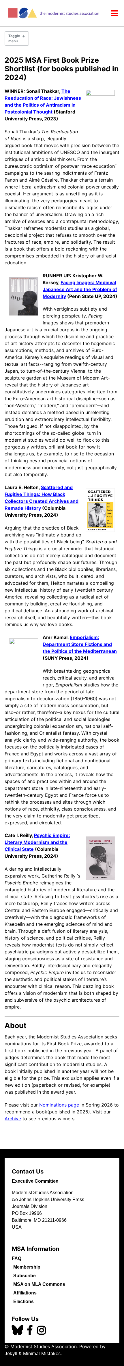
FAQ (16, 1258)
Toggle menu (14, 38)
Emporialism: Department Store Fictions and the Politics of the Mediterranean (80, 644)
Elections (23, 1301)
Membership (26, 1267)
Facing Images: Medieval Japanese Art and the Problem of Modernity (80, 289)
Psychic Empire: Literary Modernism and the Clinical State (37, 842)
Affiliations (25, 1292)
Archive (13, 1118)
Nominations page (59, 1105)
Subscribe (24, 1275)
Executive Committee (35, 1181)
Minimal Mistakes (42, 1353)
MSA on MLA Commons (39, 1284)
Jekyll (11, 1353)
